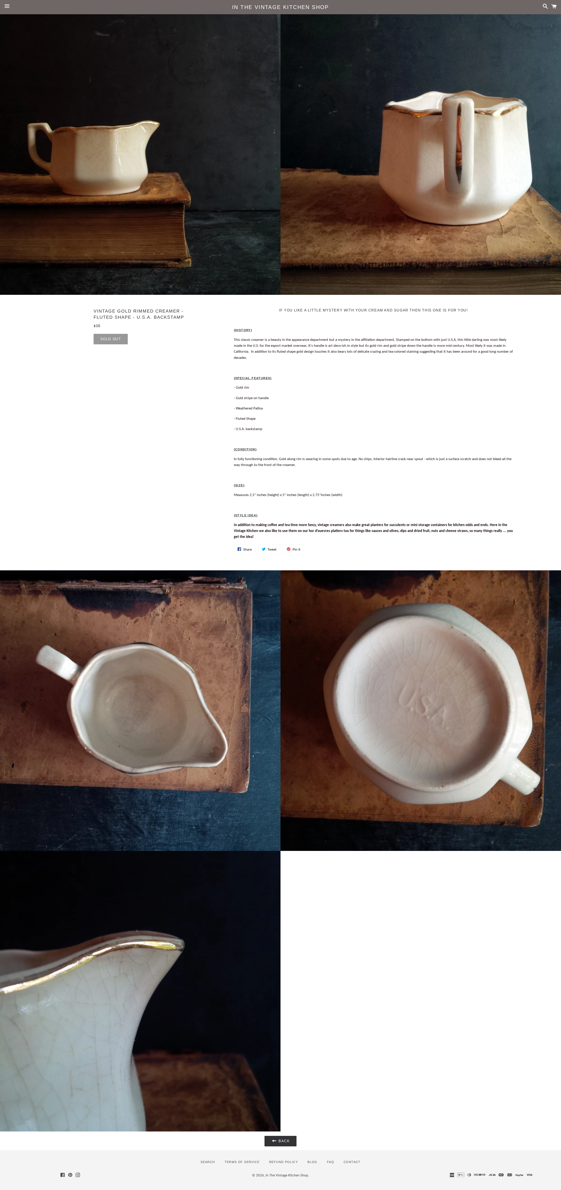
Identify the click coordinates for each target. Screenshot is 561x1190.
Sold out (110, 339)
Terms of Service (242, 1162)
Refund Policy (283, 1162)
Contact (352, 1162)
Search (208, 1162)
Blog (312, 1162)
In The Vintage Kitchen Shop (280, 7)
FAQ (330, 1162)
